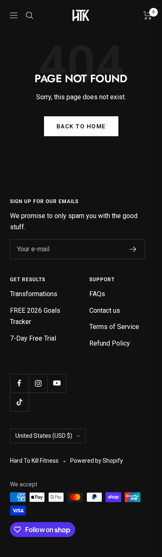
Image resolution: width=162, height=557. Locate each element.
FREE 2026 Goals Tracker (35, 316)
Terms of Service (114, 327)
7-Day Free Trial (33, 338)
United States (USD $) (43, 435)
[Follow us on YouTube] (56, 383)
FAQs (97, 294)
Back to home (81, 126)
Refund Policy (109, 343)
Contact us (104, 310)
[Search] (29, 15)
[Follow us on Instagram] (38, 383)
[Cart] (147, 15)
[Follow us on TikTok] (19, 402)
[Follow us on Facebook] (19, 383)
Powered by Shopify (96, 460)
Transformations (33, 294)
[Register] (133, 249)
